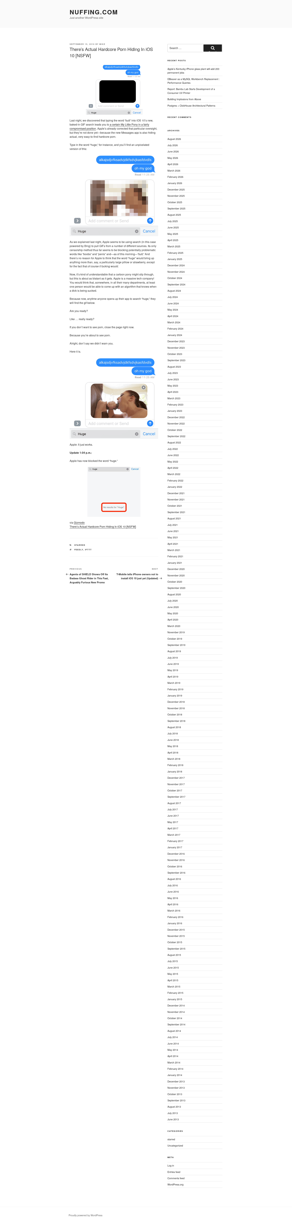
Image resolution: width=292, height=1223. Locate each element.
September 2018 (176, 721)
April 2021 (172, 543)
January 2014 (174, 1075)
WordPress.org (175, 1184)
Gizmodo (79, 522)
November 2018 (176, 708)
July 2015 (172, 961)
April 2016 (172, 904)
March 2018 (173, 758)
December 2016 (176, 853)
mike (102, 44)
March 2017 (173, 834)
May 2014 (172, 1049)
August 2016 (174, 879)
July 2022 (172, 449)
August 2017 (174, 803)
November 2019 (176, 632)
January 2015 (174, 999)
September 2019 (176, 645)
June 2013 (173, 1119)
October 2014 (174, 1018)
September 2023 (176, 360)
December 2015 (176, 929)
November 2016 (176, 860)
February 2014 (175, 1068)
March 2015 (173, 986)
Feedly (78, 549)
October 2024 (174, 278)
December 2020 (176, 569)
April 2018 (172, 752)
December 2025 (176, 189)
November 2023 (176, 347)
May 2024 (172, 309)
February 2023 (175, 404)
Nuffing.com (94, 11)
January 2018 (174, 771)
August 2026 (174, 139)
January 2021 (174, 562)
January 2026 (174, 183)
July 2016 (172, 885)
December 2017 (176, 777)
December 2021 (176, 493)
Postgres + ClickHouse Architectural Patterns (191, 105)
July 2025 (172, 221)
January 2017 (174, 847)
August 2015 (174, 955)
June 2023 (173, 379)
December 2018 (176, 701)
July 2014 (172, 1037)
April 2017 (172, 828)
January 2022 (174, 486)
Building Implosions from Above (184, 99)
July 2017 (172, 809)
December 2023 (176, 341)
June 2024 (173, 303)
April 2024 (172, 316)
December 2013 (176, 1081)
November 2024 (176, 271)
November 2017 (176, 784)
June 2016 (173, 891)
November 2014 (176, 1012)
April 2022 (172, 467)
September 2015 (176, 948)
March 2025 (173, 246)
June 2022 (173, 455)
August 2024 (174, 290)
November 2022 (176, 423)
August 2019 (174, 651)
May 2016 (172, 898)
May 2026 (172, 158)
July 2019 (172, 657)
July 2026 (172, 145)
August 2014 (174, 1031)
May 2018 (172, 746)
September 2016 (176, 872)
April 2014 (172, 1056)
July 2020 (172, 600)
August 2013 (174, 1106)
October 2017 (174, 790)
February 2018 (175, 765)
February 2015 (175, 992)
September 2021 (176, 512)
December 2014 (176, 1005)
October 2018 (174, 714)
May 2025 (172, 233)
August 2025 (174, 214)
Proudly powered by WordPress (85, 1215)
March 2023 (173, 398)
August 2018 (174, 727)
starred (80, 545)
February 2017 (175, 841)
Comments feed (176, 1178)
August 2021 (174, 518)
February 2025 (175, 252)
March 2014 (173, 1062)
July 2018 (172, 733)
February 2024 (175, 328)
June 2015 (173, 967)
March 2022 (173, 474)
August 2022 (174, 442)
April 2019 (172, 676)
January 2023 (174, 410)
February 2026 (175, 176)
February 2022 (175, 480)
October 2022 (174, 430)
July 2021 (172, 524)
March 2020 (173, 626)
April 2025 (172, 240)
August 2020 (174, 594)
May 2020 (172, 613)
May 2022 (172, 461)
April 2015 (172, 980)
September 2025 (176, 208)
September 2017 (176, 796)
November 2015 (176, 936)
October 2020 (174, 581)
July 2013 (172, 1113)
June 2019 (173, 664)
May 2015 (172, 973)
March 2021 (173, 550)
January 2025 (174, 259)
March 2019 (173, 683)
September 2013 (176, 1100)
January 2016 (174, 923)
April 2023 (172, 392)
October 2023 (174, 354)
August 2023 (174, 366)
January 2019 (174, 695)
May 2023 (172, 385)
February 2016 (175, 917)
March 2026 (173, 170)
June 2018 (173, 740)
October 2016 (174, 866)
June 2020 (173, 607)
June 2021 (173, 531)
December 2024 (176, 265)
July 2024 (172, 297)
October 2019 (174, 638)
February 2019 (175, 689)
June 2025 (173, 227)
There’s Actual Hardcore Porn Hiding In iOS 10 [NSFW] (103, 527)
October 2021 (174, 505)
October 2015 (174, 942)
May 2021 (172, 537)
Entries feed (173, 1172)
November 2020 (176, 575)
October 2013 (174, 1094)
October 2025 (174, 202)
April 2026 (172, 164)
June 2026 (173, 151)
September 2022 (176, 436)
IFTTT (88, 549)
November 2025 (176, 195)
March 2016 (173, 910)
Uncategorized (175, 1145)
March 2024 (173, 322)
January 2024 (174, 335)
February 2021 (175, 556)
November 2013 (176, 1087)
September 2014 (176, 1024)
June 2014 (173, 1043)
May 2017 (172, 822)
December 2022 (176, 417)
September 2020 (176, 588)
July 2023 (172, 373)
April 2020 (172, 619)
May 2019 (172, 670)
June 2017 (173, 815)
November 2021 (176, 499)
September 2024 (176, 284)
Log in (170, 1165)
